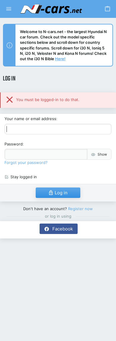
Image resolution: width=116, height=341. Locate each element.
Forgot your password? (26, 162)
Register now (80, 208)
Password (13, 144)
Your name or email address (30, 118)
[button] (9, 9)
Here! (60, 58)
